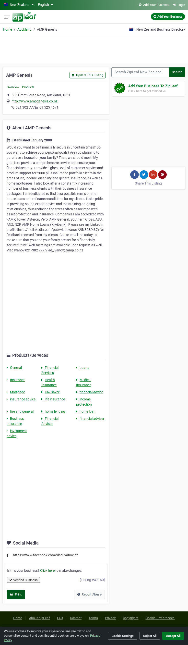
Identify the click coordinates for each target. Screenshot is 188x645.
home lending (55, 411)
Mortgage (17, 392)
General (16, 368)
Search (177, 72)
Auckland (24, 29)
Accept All (173, 636)
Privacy (110, 618)
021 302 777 (25, 107)
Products (28, 87)
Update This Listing (89, 75)
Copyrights (131, 618)
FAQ (60, 618)
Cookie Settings (123, 636)
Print (18, 594)
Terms (93, 618)
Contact (76, 618)
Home (7, 29)
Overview (13, 87)
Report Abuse (91, 594)
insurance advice (22, 399)
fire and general (22, 411)
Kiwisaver (52, 392)
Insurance (17, 380)
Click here (47, 570)
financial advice (91, 392)
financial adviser (92, 419)
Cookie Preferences (160, 618)
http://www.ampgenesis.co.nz (35, 101)
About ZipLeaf (39, 618)
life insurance (55, 399)
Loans (84, 368)
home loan (87, 411)
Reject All (149, 636)
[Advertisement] (94, 49)
